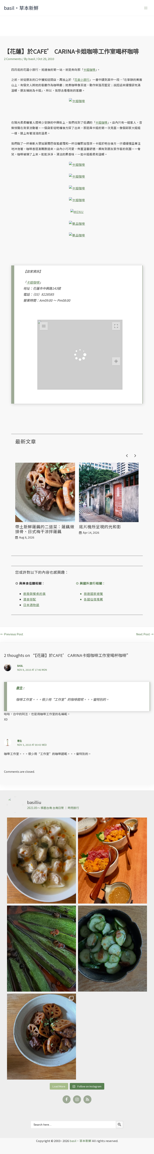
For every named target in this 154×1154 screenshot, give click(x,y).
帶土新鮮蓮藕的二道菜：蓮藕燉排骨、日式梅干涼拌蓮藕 (44, 529)
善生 (19, 687)
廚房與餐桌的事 (34, 594)
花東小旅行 (81, 79)
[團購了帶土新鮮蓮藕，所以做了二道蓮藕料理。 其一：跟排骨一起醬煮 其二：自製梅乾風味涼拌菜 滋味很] (41, 1037)
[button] (135, 455)
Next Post (145, 634)
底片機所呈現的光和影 (100, 526)
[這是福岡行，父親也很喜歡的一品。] (112, 861)
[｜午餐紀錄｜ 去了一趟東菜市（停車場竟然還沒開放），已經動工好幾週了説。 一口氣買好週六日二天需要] (41, 861)
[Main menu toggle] (146, 8)
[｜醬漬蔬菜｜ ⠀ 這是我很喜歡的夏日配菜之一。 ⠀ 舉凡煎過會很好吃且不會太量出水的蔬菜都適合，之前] (41, 949)
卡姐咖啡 (89, 69)
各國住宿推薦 (93, 599)
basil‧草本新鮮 (21, 7)
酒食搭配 (29, 599)
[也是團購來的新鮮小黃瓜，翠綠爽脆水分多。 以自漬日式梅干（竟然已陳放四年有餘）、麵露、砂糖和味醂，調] (112, 949)
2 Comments (13, 59)
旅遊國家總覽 (93, 594)
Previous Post (11, 634)
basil (20, 665)
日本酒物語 (31, 605)
